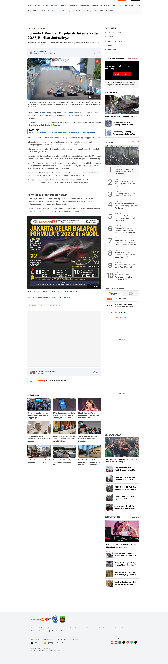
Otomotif (104, 5)
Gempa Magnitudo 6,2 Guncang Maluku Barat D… (124, 123)
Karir (123, 628)
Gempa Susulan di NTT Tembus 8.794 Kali (121, 116)
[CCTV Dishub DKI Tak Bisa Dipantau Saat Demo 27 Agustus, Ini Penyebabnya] (109, 488)
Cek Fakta (116, 5)
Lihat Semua (133, 142)
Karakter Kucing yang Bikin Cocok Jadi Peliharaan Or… (125, 583)
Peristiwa (51, 11)
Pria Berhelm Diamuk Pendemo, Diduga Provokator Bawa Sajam (121, 460)
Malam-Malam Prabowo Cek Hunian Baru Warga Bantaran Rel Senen (126, 206)
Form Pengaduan (100, 628)
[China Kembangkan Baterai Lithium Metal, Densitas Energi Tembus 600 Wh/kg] (109, 564)
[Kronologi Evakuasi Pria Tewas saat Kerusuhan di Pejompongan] (122, 155)
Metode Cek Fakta (37, 631)
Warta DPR (109, 11)
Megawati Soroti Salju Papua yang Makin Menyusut (126, 266)
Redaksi (41, 628)
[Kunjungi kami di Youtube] (116, 642)
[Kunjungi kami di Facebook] (119, 642)
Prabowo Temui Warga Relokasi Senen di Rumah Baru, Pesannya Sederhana (125, 230)
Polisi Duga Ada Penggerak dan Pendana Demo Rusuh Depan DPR (125, 218)
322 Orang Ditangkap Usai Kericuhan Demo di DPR (125, 195)
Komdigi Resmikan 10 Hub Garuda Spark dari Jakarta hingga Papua (37, 415)
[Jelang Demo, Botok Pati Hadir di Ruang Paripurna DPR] (109, 507)
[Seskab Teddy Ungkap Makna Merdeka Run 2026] (109, 554)
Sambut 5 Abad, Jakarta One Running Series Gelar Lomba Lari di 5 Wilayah (64, 438)
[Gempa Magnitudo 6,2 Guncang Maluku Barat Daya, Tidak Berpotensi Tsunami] (108, 123)
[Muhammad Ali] (33, 372)
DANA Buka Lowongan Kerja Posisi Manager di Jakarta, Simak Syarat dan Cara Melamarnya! (64, 415)
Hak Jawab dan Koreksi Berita (55, 631)
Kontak (33, 628)
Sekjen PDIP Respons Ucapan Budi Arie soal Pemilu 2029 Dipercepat (126, 255)
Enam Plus (128, 5)
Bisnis (45, 5)
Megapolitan (61, 11)
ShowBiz (55, 5)
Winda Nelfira (41, 51)
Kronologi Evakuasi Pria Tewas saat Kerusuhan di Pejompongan (124, 171)
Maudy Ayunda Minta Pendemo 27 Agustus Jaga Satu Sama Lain (88, 415)
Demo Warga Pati (113, 435)
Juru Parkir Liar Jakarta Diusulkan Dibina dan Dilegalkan (87, 438)
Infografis (89, 11)
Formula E (71, 113)
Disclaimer (51, 628)
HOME (30, 5)
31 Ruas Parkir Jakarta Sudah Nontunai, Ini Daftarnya (38, 461)
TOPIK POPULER (111, 28)
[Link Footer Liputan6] (41, 619)
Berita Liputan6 (63, 297)
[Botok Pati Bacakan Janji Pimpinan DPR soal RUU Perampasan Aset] (109, 478)
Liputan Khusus (78, 11)
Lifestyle (72, 5)
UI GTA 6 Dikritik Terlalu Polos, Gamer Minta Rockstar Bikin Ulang (121, 546)
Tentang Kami (114, 628)
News (37, 5)
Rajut (69, 11)
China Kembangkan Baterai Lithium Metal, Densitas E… (125, 564)
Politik (44, 11)
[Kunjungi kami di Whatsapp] (131, 642)
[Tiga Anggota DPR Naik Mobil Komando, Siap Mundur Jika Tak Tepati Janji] (109, 469)
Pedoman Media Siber (75, 628)
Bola (63, 5)
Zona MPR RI (99, 11)
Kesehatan (84, 5)
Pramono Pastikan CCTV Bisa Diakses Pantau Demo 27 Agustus (39, 438)
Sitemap (88, 628)
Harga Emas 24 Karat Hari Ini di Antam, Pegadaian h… (125, 573)
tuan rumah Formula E (69, 173)
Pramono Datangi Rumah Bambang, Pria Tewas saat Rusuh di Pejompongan (125, 183)
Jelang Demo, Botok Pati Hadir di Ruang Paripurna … (125, 507)
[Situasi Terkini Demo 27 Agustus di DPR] (109, 497)
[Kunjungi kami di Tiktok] (135, 642)
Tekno (95, 5)
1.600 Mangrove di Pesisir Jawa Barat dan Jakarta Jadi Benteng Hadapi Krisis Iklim (126, 242)
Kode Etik (61, 628)
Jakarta (42, 113)
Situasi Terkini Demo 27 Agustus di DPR (124, 497)
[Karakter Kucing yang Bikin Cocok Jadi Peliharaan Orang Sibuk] (109, 583)
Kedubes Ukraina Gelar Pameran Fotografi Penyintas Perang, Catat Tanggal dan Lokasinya (89, 462)
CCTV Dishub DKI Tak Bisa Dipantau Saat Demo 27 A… (125, 488)
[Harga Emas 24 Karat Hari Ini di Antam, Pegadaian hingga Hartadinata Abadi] (109, 573)
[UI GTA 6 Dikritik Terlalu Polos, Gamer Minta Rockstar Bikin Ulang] (122, 531)
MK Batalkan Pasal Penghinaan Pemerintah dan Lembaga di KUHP (125, 277)
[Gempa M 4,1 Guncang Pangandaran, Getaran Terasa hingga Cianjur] (108, 132)
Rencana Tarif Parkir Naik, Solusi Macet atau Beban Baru (63, 462)
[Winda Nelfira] (30, 52)
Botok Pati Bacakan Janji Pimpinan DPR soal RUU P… (125, 478)
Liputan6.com (47, 648)
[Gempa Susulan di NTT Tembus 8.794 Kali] (122, 104)
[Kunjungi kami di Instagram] (127, 642)
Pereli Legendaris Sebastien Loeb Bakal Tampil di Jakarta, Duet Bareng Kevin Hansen (65, 132)
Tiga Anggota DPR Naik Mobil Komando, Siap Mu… (125, 469)
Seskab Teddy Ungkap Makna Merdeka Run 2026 (125, 554)
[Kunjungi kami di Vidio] (112, 642)
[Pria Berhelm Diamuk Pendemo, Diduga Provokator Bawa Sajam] (122, 447)
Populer (109, 142)
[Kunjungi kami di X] (123, 642)
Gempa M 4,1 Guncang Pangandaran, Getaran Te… (124, 133)
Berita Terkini (112, 517)
